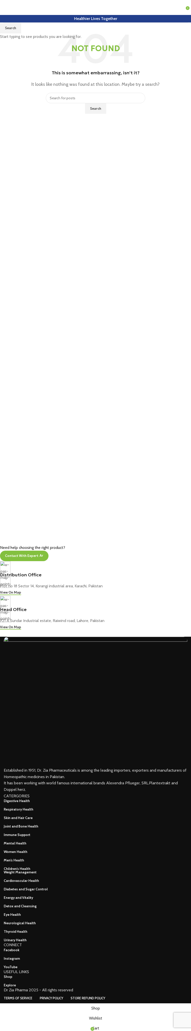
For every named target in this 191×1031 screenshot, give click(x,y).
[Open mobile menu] (5, 7)
